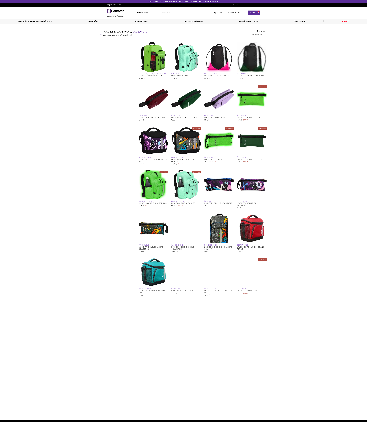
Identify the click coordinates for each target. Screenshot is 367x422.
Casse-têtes (93, 21)
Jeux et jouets (141, 21)
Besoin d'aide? (235, 13)
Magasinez (107, 32)
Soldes (345, 21)
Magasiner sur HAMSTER (115, 5)
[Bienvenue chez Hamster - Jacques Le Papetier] (115, 13)
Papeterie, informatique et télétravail (35, 21)
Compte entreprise (239, 5)
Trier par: (261, 31)
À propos (218, 13)
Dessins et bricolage (193, 21)
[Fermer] (365, 1)
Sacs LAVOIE (299, 21)
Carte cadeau (142, 13)
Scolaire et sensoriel (248, 21)
